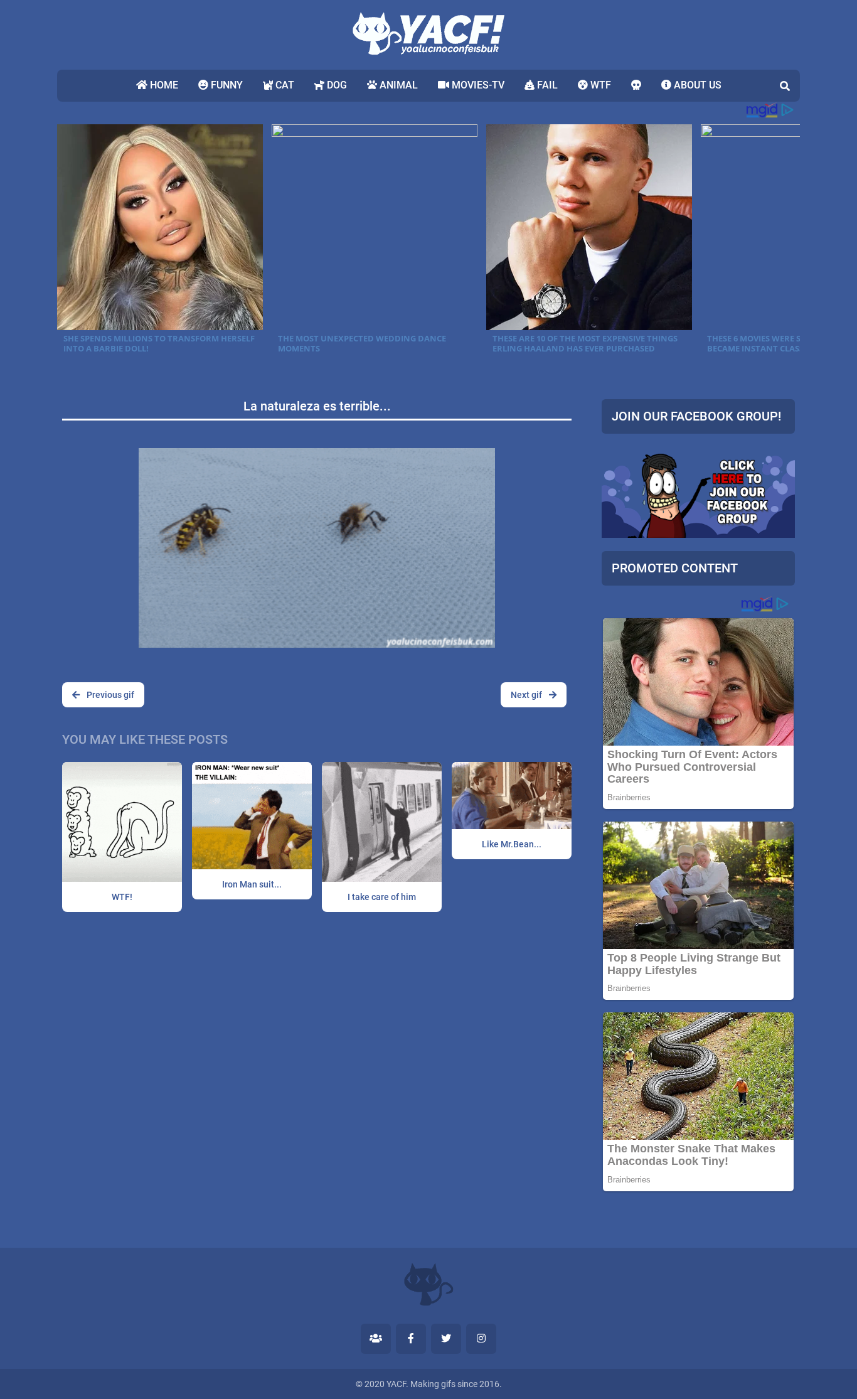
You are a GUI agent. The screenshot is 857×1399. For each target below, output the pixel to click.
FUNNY (225, 85)
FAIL (546, 85)
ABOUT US (696, 85)
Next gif (527, 695)
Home (162, 85)
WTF (599, 85)
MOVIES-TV (476, 85)
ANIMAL (397, 85)
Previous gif (109, 695)
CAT (283, 85)
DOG (335, 85)
